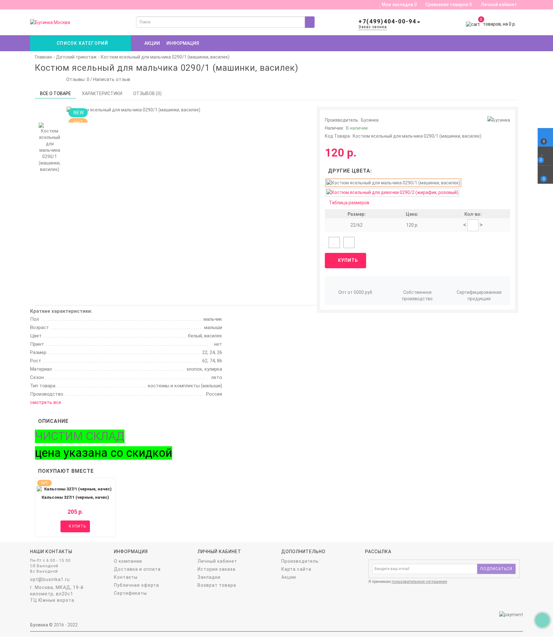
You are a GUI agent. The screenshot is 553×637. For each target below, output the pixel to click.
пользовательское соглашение (419, 581)
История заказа (216, 569)
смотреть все (45, 402)
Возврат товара (216, 585)
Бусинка (370, 120)
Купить (347, 260)
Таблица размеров (349, 202)
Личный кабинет (499, 4)
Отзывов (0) (147, 93)
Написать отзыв (111, 79)
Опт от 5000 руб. (355, 292)
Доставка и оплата (137, 569)
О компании (128, 561)
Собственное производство (417, 295)
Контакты (126, 577)
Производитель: (300, 561)
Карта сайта (296, 569)
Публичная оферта (136, 585)
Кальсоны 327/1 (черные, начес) (75, 497)
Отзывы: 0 (76, 79)
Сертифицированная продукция (479, 295)
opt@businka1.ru (50, 579)
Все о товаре (55, 93)
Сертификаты (130, 593)
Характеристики (102, 93)
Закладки (208, 577)
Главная (43, 57)
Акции (152, 43)
